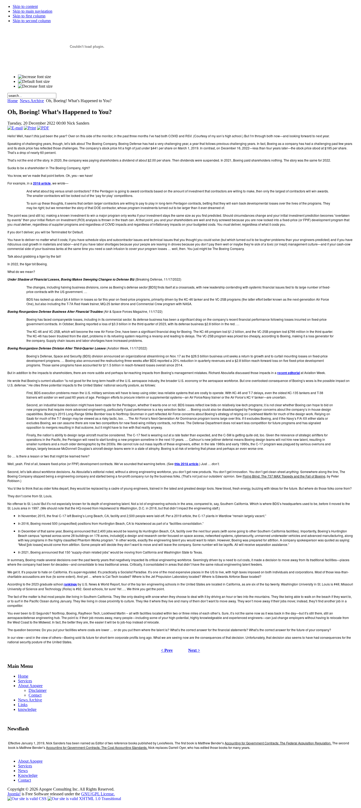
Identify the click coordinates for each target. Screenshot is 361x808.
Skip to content (25, 6)
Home (12, 100)
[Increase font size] (34, 76)
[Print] (30, 128)
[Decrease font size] (35, 86)
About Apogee (30, 761)
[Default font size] (34, 81)
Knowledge (28, 775)
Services (25, 766)
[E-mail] (15, 128)
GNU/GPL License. (98, 794)
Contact (24, 780)
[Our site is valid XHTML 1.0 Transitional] (84, 798)
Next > (194, 650)
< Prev (167, 650)
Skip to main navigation (32, 11)
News (23, 770)
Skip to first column (29, 16)
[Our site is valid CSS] (27, 798)
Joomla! (14, 794)
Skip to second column (32, 20)
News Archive (32, 100)
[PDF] (43, 128)
